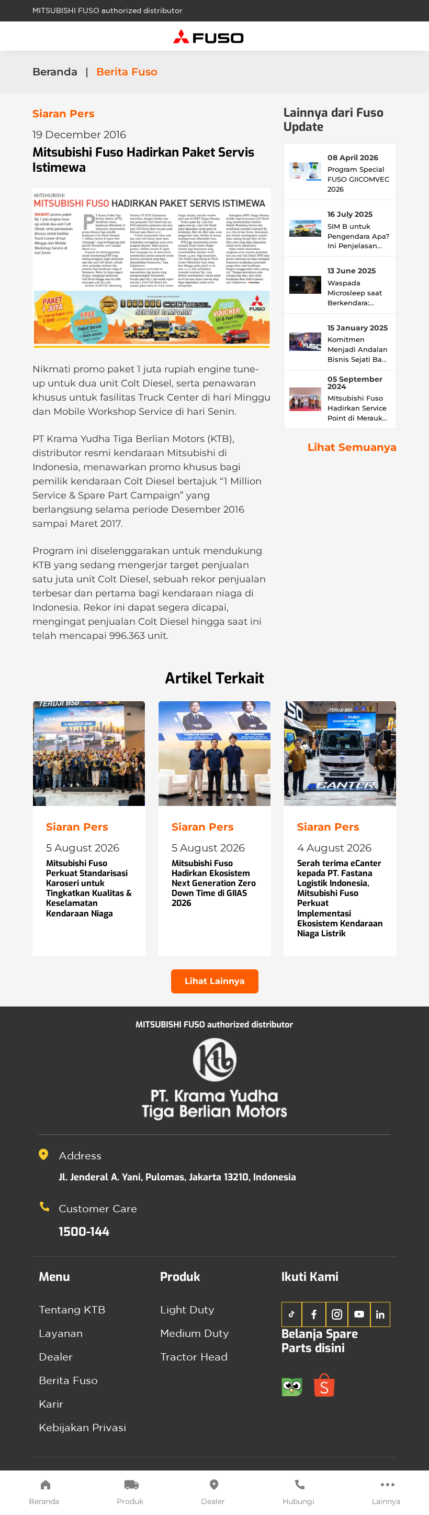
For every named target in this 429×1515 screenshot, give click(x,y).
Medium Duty (194, 1333)
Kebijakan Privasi (82, 1427)
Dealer (213, 1501)
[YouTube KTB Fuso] (359, 1314)
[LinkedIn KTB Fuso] (380, 1314)
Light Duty (187, 1309)
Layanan (61, 1333)
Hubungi (298, 1501)
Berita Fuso (68, 1380)
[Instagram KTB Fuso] (337, 1314)
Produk (130, 1501)
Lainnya (386, 1501)
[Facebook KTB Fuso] (314, 1314)
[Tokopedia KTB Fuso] (297, 1383)
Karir (51, 1404)
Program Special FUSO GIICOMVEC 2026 (358, 179)
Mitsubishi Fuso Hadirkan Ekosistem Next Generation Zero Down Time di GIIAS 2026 (214, 883)
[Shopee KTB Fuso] (328, 1383)
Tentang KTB (72, 1309)
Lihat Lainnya (215, 981)
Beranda (44, 1501)
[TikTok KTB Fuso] (291, 1314)
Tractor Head (194, 1357)
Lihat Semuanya (352, 447)
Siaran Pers (63, 113)
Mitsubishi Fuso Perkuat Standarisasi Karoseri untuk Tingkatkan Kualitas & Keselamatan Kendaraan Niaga (89, 888)
